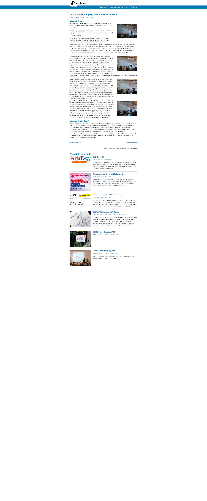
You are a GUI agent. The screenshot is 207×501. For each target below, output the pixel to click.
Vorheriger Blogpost (76, 142)
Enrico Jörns (96, 214)
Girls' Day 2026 (98, 157)
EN (136, 2)
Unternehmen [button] (108, 7)
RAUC (73, 92)
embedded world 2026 (112, 179)
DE (134, 2)
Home (101, 7)
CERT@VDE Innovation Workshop (106, 212)
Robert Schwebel (74, 17)
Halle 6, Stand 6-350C (118, 202)
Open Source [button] (133, 7)
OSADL (92, 17)
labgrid (71, 98)
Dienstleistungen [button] (119, 7)
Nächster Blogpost (131, 142)
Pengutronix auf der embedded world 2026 (109, 174)
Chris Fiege (96, 176)
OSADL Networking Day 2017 (104, 251)
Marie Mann (96, 159)
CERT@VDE (122, 214)
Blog (126, 7)
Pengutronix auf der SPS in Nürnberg (107, 195)
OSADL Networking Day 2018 (104, 232)
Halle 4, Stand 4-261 (103, 181)
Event (88, 17)
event (109, 159)
